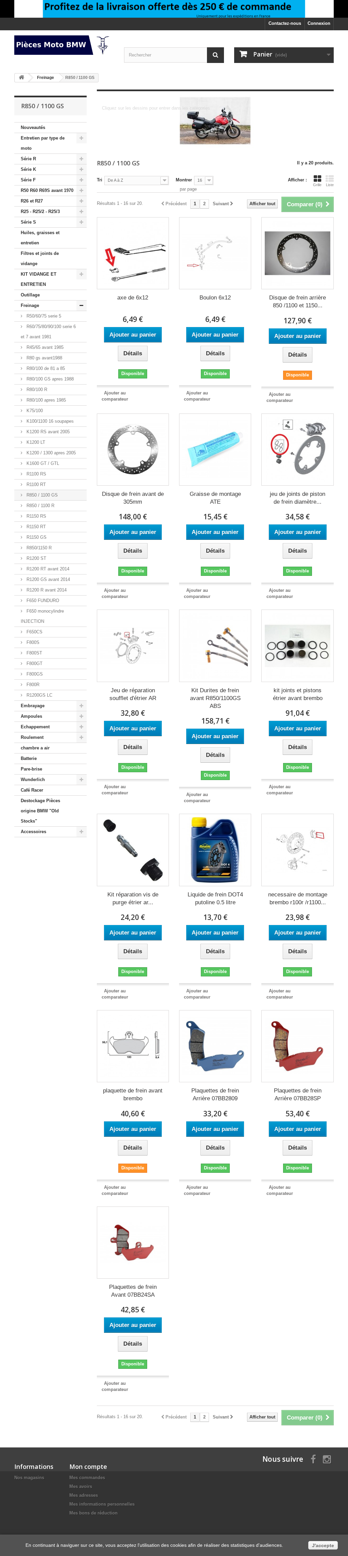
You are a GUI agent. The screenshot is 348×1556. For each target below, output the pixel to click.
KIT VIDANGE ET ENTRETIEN (38, 279)
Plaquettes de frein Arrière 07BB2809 (215, 1094)
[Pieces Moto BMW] (64, 45)
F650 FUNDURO (42, 600)
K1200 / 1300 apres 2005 (50, 452)
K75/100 (34, 410)
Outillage (30, 294)
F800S (32, 642)
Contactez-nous (284, 23)
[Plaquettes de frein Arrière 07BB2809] (215, 1046)
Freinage (30, 305)
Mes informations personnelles (102, 1504)
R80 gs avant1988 (43, 357)
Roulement (32, 737)
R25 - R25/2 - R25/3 (40, 211)
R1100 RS (35, 473)
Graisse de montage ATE (215, 498)
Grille (317, 185)
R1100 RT (35, 484)
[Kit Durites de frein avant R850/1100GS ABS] (215, 645)
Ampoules (31, 716)
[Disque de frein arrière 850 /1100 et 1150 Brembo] (297, 253)
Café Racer (32, 790)
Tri (99, 179)
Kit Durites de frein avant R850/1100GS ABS (215, 698)
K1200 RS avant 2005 (47, 431)
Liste (330, 185)
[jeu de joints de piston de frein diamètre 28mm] (297, 449)
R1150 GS (36, 537)
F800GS (34, 674)
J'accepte (323, 1545)
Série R (28, 158)
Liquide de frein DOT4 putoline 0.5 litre (215, 898)
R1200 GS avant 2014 (47, 579)
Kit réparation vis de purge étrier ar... (132, 898)
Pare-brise (31, 769)
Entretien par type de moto (43, 143)
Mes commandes (87, 1477)
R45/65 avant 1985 (44, 347)
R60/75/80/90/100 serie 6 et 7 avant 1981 (48, 331)
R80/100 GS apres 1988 (49, 379)
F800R (32, 684)
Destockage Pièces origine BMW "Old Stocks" (40, 811)
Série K (28, 169)
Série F (28, 179)
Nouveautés (33, 127)
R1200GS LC (38, 695)
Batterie (29, 758)
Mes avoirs (80, 1486)
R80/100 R (36, 389)
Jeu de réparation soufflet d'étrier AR (132, 694)
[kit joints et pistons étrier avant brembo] (297, 645)
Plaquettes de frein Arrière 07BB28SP (297, 1094)
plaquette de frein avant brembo (132, 1094)
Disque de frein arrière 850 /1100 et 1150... (297, 301)
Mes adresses (83, 1495)
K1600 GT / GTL (42, 463)
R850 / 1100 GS (41, 495)
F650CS (33, 631)
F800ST (33, 652)
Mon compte (88, 1466)
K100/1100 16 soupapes (49, 421)
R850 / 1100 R (39, 505)
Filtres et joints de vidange (40, 258)
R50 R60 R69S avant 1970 (47, 190)
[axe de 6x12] (133, 253)
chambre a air (35, 747)
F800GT (33, 663)
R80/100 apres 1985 (45, 400)
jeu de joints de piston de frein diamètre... (297, 498)
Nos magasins (29, 1477)
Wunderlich (33, 779)
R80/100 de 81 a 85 (45, 368)
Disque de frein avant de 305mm (133, 498)
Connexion (319, 23)
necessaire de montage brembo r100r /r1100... (297, 898)
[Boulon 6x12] (215, 253)
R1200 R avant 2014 (46, 590)
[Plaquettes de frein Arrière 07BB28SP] (297, 1046)
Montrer (184, 179)
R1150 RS (35, 516)
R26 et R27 (32, 201)
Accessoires (33, 831)
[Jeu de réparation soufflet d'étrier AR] (133, 645)
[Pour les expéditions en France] (174, 9)
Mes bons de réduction (93, 1513)
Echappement (35, 726)
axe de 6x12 (132, 297)
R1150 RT (35, 526)
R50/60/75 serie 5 (43, 316)
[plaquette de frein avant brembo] (133, 1046)
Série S (28, 222)
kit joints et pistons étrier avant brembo (298, 694)
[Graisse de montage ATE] (215, 449)
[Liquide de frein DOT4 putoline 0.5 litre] (215, 849)
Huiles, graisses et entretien (40, 237)
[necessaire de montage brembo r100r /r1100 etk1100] (297, 849)
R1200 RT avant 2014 (47, 568)
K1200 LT (35, 442)
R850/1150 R (38, 547)
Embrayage (33, 705)
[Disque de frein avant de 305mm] (133, 449)
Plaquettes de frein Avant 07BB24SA (133, 1291)
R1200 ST (35, 558)
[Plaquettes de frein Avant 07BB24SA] (133, 1242)
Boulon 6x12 (215, 297)
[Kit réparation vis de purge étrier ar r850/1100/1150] (133, 849)
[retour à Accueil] (21, 78)
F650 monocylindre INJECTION (42, 616)
